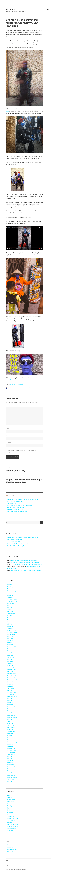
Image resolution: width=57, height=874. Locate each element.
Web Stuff (10, 830)
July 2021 (9, 624)
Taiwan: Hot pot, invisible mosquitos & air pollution (22, 499)
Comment (9, 406)
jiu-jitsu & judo (11, 810)
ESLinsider (10, 801)
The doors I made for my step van (17, 511)
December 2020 (11, 630)
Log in (9, 845)
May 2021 (10, 626)
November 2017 (11, 692)
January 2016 (11, 727)
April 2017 (10, 704)
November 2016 (11, 713)
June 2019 (10, 661)
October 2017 (11, 694)
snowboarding (11, 816)
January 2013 (11, 769)
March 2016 (10, 725)
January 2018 (11, 690)
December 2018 (11, 673)
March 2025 (10, 589)
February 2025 (11, 591)
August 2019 (10, 657)
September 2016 (12, 717)
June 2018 (10, 682)
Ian (9, 387)
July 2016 (10, 719)
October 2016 (11, 715)
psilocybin (10, 812)
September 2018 (12, 680)
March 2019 (10, 667)
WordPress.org (11, 851)
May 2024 (10, 595)
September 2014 (12, 742)
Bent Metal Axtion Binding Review (17, 507)
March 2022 (10, 618)
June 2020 (10, 638)
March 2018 (10, 688)
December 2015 (11, 729)
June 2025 (10, 584)
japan (8, 808)
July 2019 (10, 659)
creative (22, 387)
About (7, 860)
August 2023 (11, 603)
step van (9, 822)
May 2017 (10, 702)
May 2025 (10, 587)
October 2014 (11, 740)
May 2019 (10, 663)
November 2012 (11, 773)
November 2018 (11, 676)
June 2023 (10, 607)
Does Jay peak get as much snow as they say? (24, 560)
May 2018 (10, 684)
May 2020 (10, 640)
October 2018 (11, 678)
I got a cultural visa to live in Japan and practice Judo (26, 570)
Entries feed (10, 847)
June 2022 (10, 616)
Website (8, 442)
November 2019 (11, 653)
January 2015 (11, 738)
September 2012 (12, 777)
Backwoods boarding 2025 (15, 509)
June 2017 (10, 700)
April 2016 (10, 723)
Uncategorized (11, 828)
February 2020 (11, 647)
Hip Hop (9, 806)
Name (8, 428)
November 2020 (12, 632)
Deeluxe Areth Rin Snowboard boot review (19, 505)
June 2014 (10, 744)
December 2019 (11, 651)
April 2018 (10, 686)
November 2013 (11, 750)
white (15, 43)
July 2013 (9, 756)
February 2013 (11, 767)
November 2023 (12, 599)
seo (8, 814)
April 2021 (10, 628)
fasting (9, 804)
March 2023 (10, 609)
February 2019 (11, 669)
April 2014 (10, 746)
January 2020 (11, 649)
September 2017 (12, 696)
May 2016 (10, 721)
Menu (48, 10)
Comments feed (11, 849)
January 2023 (11, 611)
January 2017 (11, 709)
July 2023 (10, 605)
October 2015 (11, 731)
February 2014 (11, 748)
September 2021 (12, 622)
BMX (8, 795)
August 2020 (11, 634)
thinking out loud (12, 826)
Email (8, 435)
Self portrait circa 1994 (14, 503)
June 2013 (10, 758)
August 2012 (10, 779)
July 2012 (9, 781)
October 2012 (11, 775)
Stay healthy (11, 820)
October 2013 (11, 752)
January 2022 (11, 620)
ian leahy (10, 9)
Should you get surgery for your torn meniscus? (25, 562)
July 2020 (10, 636)
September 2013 (12, 754)
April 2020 (10, 642)
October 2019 (11, 655)
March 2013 (10, 764)
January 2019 (11, 671)
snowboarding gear (13, 818)
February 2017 (11, 707)
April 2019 (10, 665)
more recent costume (16, 384)
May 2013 (10, 760)
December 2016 (11, 711)
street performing (29, 387)
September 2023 (12, 601)
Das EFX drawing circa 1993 (15, 501)
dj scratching (11, 799)
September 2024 (12, 593)
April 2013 (10, 762)
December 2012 (11, 771)
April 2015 (10, 735)
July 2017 (9, 698)
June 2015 (10, 733)
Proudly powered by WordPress (18, 869)
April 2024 (10, 597)
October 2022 (11, 613)
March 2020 (10, 644)
